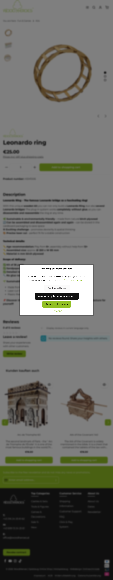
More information (73, 280)
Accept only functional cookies (56, 296)
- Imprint (56, 310)
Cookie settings (57, 288)
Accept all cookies (57, 304)
